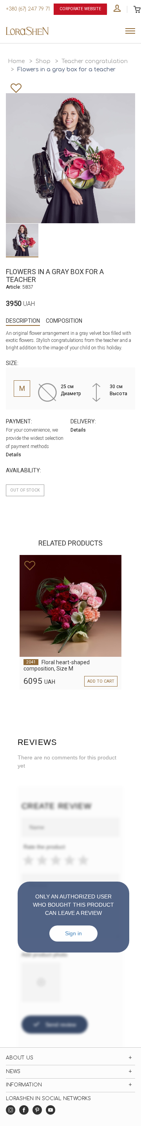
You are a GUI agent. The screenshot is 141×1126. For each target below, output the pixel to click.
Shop (43, 61)
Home (16, 61)
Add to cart (100, 681)
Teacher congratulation (94, 61)
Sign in (73, 933)
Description (23, 321)
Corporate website (80, 8)
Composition (64, 321)
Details (13, 454)
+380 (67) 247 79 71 (28, 9)
